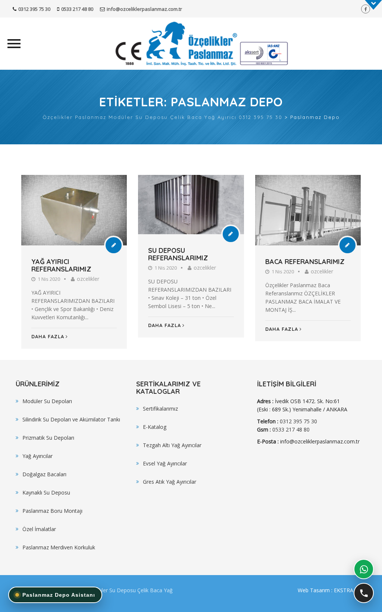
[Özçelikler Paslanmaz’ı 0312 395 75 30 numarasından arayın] (364, 593)
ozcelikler (88, 278)
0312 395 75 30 (34, 9)
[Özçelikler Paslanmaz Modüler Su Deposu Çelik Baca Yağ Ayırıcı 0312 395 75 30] (191, 44)
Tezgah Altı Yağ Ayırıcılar (172, 445)
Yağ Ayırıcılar (37, 455)
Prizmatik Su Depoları (48, 437)
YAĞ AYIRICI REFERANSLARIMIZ (61, 265)
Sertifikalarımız (160, 408)
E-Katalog (154, 426)
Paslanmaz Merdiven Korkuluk (58, 547)
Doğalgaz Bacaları (44, 474)
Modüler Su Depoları (47, 401)
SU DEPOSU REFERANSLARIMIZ (178, 254)
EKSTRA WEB (350, 590)
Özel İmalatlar (39, 529)
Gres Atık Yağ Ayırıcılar (169, 481)
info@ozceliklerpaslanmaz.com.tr (144, 9)
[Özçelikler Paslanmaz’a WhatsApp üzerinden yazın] (364, 569)
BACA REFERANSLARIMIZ (305, 261)
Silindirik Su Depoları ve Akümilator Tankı (71, 419)
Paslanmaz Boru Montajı (52, 510)
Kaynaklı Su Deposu (46, 492)
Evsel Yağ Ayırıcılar (165, 463)
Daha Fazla (47, 336)
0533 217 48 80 (77, 9)
